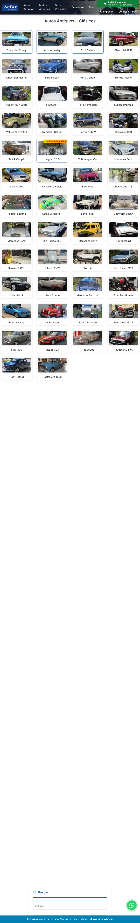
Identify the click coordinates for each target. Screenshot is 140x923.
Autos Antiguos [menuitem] (28, 7)
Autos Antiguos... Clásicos (70, 20)
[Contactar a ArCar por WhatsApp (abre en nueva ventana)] (132, 905)
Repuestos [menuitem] (78, 7)
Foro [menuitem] (92, 7)
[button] (70, 894)
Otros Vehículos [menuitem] (61, 7)
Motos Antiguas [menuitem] (44, 7)
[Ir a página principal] (10, 7)
